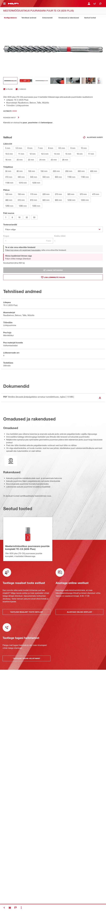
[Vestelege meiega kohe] (15, 907)
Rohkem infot (9, 117)
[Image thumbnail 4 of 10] (57, 80)
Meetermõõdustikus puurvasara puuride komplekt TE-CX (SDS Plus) (27, 547)
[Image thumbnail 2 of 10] (26, 80)
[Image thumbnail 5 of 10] (73, 80)
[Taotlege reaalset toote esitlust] (10, 907)
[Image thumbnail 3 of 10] (42, 80)
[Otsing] (100, 3)
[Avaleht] (13, 3)
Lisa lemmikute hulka (54, 277)
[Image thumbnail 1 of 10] (10, 80)
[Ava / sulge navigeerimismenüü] (4, 3)
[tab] (10, 17)
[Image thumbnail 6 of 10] (88, 80)
